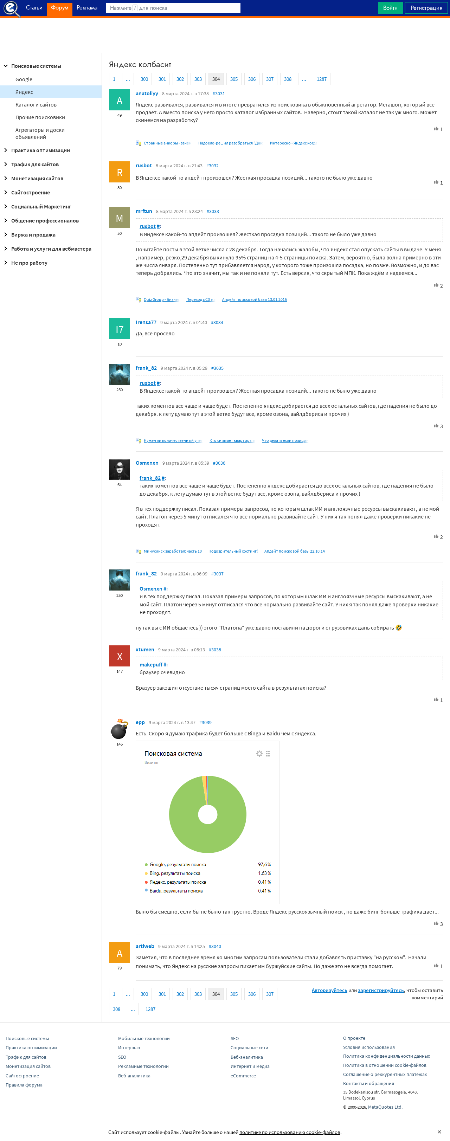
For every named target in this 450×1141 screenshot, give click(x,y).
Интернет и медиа (250, 1066)
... (128, 79)
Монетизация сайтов (37, 178)
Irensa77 (146, 321)
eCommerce (243, 1075)
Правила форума (24, 1085)
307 (270, 79)
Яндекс (24, 91)
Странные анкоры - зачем (168, 143)
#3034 (217, 322)
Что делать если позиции (285, 440)
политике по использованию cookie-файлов (289, 1132)
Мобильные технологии (144, 1038)
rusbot (144, 165)
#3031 (219, 93)
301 (162, 79)
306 (252, 79)
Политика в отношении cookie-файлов (384, 1065)
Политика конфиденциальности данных (386, 1056)
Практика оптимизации (40, 150)
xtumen (145, 649)
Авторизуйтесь (329, 990)
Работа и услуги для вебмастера (51, 248)
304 (216, 79)
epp (140, 722)
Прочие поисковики (40, 117)
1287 (322, 79)
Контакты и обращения (368, 1083)
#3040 (215, 946)
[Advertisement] (225, 35)
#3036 (219, 463)
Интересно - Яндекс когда (293, 143)
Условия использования (369, 1047)
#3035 (217, 368)
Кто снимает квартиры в (232, 440)
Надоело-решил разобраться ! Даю (230, 143)
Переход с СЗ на (201, 299)
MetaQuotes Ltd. (385, 1107)
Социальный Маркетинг (41, 206)
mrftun (144, 210)
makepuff (151, 664)
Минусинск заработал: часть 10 (173, 551)
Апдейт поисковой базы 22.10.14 (294, 551)
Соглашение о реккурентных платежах (385, 1074)
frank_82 (146, 367)
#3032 (212, 165)
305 (234, 79)
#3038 (215, 649)
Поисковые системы (36, 65)
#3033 (213, 211)
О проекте (354, 1038)
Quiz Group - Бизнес (162, 299)
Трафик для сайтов (35, 164)
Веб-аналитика (134, 1075)
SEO (122, 1057)
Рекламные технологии (143, 1066)
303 (198, 79)
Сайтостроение (30, 192)
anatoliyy (147, 93)
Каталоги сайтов (36, 104)
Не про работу (29, 262)
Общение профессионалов (45, 220)
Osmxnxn (147, 462)
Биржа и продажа (33, 234)
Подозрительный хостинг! (233, 551)
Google (23, 79)
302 (180, 79)
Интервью (129, 1047)
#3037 (217, 573)
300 (144, 79)
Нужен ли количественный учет (173, 440)
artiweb (145, 945)
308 (287, 79)
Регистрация (426, 8)
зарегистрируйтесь (381, 990)
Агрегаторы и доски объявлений (40, 133)
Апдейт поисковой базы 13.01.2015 (254, 299)
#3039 (205, 722)
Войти (390, 8)
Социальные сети (249, 1047)
